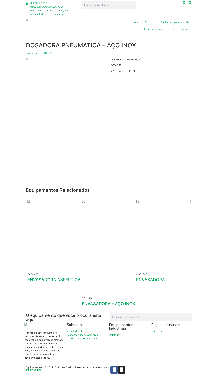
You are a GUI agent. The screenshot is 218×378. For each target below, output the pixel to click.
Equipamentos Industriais (175, 22)
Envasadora (32, 53)
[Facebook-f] (114, 370)
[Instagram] (121, 370)
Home (135, 22)
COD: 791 (47, 53)
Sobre (148, 22)
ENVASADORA (150, 279)
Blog (171, 28)
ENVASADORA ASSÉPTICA (54, 279)
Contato (184, 28)
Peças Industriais (153, 28)
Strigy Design (34, 369)
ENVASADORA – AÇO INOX (108, 303)
